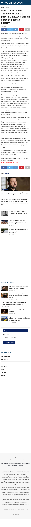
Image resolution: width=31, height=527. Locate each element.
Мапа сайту (21, 459)
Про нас (4, 457)
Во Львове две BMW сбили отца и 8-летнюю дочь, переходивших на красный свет (18, 231)
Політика (7, 7)
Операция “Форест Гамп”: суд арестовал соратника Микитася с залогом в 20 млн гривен (18, 222)
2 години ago (13, 322)
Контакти (25, 457)
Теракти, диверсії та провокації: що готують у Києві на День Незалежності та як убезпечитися (19, 318)
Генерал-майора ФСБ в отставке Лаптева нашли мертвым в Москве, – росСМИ (19, 213)
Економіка (4, 360)
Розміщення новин (11, 459)
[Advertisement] (15, 395)
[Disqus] (15, 259)
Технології (4, 372)
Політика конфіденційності (14, 457)
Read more (5, 208)
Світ (2, 369)
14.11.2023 (3, 26)
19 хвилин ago (13, 290)
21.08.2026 (4, 197)
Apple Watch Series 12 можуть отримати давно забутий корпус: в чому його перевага (14, 303)
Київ (2, 363)
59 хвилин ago (13, 313)
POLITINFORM (13, 2)
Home (2, 7)
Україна (3, 375)
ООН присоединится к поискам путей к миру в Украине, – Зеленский (19, 287)
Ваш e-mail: (6, 334)
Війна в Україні (5, 356)
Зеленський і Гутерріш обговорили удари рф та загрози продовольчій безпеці (18, 295)
